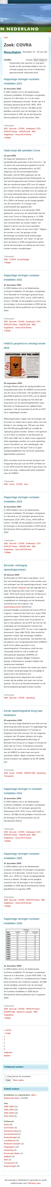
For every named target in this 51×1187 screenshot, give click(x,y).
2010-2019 (9, 1116)
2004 (6, 698)
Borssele (13, 128)
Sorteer (29, 60)
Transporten (9, 776)
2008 (6, 1009)
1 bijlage (7, 137)
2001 (6, 128)
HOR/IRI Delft (24, 131)
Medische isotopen (24, 1012)
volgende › (8, 1052)
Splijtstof (7, 1156)
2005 (6, 900)
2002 (6, 259)
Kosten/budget (23, 259)
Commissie (9, 1127)
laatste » (7, 1055)
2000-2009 (9, 1113)
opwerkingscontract (12, 607)
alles (33, 1095)
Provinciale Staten (12, 1153)
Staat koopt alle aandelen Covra (22, 150)
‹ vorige (7, 1033)
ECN (38, 128)
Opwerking (30, 698)
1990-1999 (9, 1109)
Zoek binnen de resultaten (19, 1076)
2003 (6, 484)
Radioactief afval (11, 1098)
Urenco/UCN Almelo (23, 134)
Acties (12, 484)
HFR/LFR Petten (10, 131)
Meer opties (18, 1080)
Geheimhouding (11, 1131)
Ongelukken (9, 134)
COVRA (21, 128)
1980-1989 (9, 1106)
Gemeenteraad (10, 1134)
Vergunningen (10, 1166)
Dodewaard (30, 128)
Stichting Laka (34, 1183)
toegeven (22, 588)
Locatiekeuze (10, 1140)
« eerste (7, 1030)
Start (6, 37)
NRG (34, 131)
